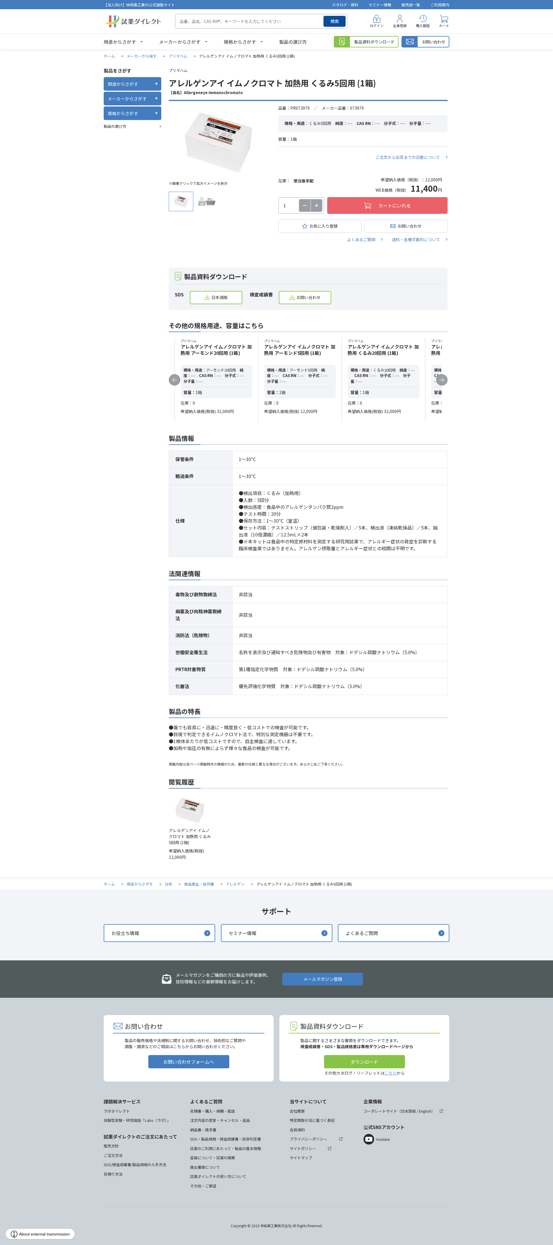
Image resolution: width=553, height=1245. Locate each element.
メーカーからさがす (179, 41)
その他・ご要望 (203, 1186)
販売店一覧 (411, 4)
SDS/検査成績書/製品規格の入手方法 (135, 1164)
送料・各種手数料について (416, 239)
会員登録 (400, 25)
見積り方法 (113, 1174)
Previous (174, 380)
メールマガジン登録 (322, 979)
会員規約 (297, 1129)
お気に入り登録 (323, 226)
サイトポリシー (303, 1148)
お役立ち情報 (125, 933)
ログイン (377, 25)
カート (444, 25)
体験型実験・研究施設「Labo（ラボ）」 (137, 1120)
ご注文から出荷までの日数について (408, 157)
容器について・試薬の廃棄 (212, 1157)
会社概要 (297, 1111)
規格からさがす (240, 41)
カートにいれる (394, 205)
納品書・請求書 (203, 1129)
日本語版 (219, 297)
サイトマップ (301, 1157)
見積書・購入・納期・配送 (212, 1111)
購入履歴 (423, 25)
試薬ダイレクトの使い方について (218, 1176)
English (425, 1111)
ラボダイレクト (117, 1111)
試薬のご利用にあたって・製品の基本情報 (225, 1148)
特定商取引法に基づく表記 (312, 1120)
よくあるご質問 (361, 239)
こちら (391, 1073)
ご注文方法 (113, 1155)
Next (442, 380)
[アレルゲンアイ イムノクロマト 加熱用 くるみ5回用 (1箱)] (219, 141)
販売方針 (111, 1146)
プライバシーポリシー (308, 1139)
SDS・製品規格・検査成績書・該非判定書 (225, 1139)
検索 (334, 21)
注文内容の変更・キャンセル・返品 (220, 1120)
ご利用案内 (440, 4)
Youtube (383, 1139)
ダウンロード (364, 1061)
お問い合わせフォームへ (188, 1061)
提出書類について (205, 1167)
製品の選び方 (293, 41)
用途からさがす (120, 41)
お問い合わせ (409, 226)
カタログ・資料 (345, 4)
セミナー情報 (380, 4)
